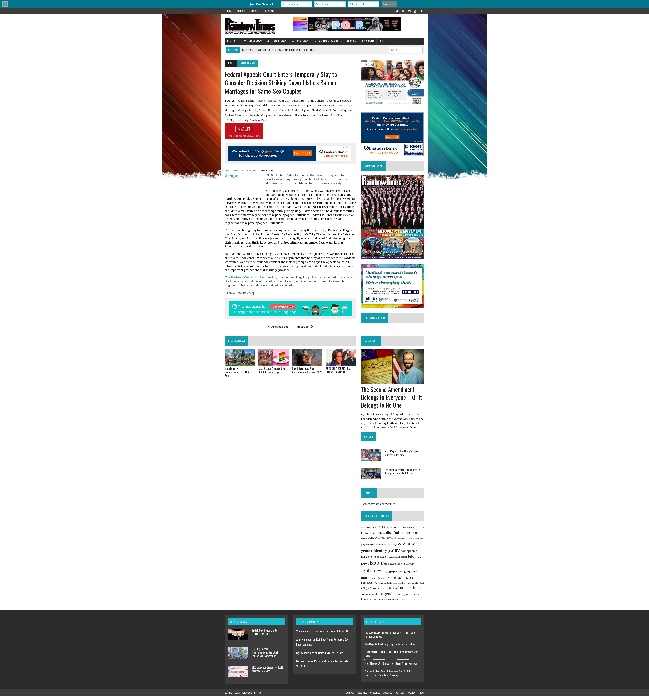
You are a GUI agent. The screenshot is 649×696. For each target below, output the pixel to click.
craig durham (316, 100)
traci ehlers (338, 115)
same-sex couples (260, 115)
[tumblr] (421, 11)
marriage (230, 110)
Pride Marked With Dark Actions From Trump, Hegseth (390, 663)
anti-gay (284, 100)
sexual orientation (403, 587)
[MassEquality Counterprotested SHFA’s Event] (240, 364)
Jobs (381, 41)
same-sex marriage (380, 588)
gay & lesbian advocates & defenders (407, 538)
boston (419, 527)
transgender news (408, 594)
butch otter (298, 100)
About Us (387, 692)
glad (390, 551)
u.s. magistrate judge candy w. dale (246, 120)
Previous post (280, 326)
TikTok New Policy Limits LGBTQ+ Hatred (264, 632)
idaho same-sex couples (297, 105)
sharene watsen (282, 115)
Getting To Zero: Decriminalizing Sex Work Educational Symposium (265, 652)
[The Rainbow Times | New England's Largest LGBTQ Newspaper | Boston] (256, 25)
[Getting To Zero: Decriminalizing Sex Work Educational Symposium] (238, 656)
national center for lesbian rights (288, 110)
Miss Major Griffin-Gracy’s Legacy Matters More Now (402, 453)
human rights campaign (374, 556)
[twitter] (397, 11)
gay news (407, 543)
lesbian (403, 556)
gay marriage (390, 544)
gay (389, 537)
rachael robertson (236, 115)
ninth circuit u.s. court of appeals (332, 110)
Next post (303, 326)
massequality (368, 582)
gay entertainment (372, 544)
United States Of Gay (330, 653)
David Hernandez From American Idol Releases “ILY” (307, 370)
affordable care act (369, 527)
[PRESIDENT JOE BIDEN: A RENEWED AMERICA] (341, 364)
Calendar (412, 692)
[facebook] (391, 11)
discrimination (398, 532)
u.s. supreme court (394, 599)
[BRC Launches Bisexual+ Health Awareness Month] (238, 675)
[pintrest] (403, 11)
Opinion (351, 41)
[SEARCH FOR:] (406, 49)
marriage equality (375, 577)
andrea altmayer (266, 100)
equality (229, 105)
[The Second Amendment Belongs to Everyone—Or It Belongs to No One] (392, 382)
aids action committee (396, 527)
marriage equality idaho (252, 110)
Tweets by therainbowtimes (378, 504)
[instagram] (409, 11)
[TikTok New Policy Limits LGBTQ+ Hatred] (238, 638)
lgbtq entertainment (393, 563)
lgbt (411, 556)
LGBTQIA (410, 563)
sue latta (322, 115)
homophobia (252, 105)
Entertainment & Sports (328, 41)
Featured (232, 41)
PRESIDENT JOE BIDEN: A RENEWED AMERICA (338, 370)
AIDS (382, 527)
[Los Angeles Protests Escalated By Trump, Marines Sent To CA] (371, 477)
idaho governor (271, 105)
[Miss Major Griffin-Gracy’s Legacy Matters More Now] (371, 458)
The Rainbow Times (248, 170)
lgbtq (375, 563)
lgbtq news (373, 570)
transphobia (368, 599)
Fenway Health (377, 537)
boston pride (368, 533)
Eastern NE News (252, 41)
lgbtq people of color (394, 571)
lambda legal (394, 557)
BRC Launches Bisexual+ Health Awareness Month (268, 669)
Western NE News (276, 41)
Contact (241, 11)
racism (408, 583)
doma (415, 533)
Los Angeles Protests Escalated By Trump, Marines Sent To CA (402, 471)
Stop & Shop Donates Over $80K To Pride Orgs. (272, 370)
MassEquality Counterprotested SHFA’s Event (237, 372)
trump (380, 599)
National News (300, 41)
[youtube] (415, 11)
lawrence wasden (325, 105)
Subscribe (269, 11)
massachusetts (401, 577)
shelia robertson (305, 115)
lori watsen (345, 105)
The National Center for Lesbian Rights (253, 277)
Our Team (400, 692)
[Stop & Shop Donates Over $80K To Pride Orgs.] (273, 364)
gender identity (374, 550)
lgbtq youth (410, 571)
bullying (381, 533)
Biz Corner (367, 41)
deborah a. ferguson (339, 100)
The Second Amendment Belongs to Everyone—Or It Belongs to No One (391, 397)
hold (240, 105)
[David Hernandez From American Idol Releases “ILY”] (307, 364)
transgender (385, 593)
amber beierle (246, 100)
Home (229, 11)
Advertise (254, 11)
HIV (396, 550)
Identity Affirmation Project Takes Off (328, 631)
